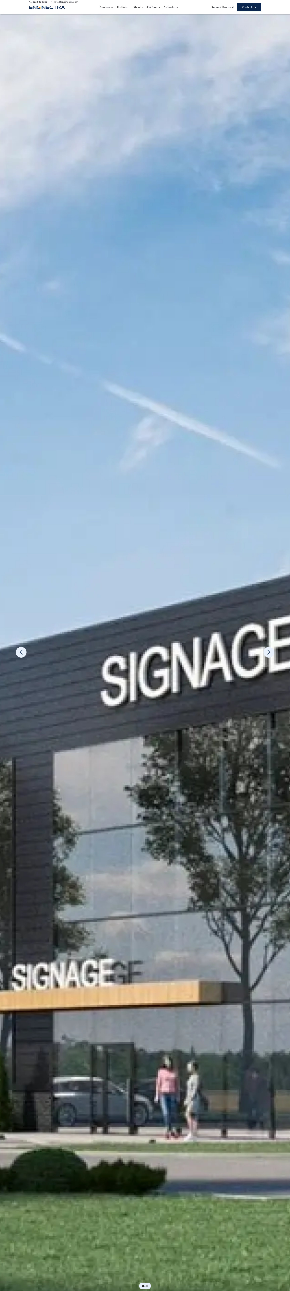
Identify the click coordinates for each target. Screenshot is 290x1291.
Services (105, 7)
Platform (152, 7)
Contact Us (249, 7)
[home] (47, 7)
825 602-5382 (40, 2)
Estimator (170, 7)
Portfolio (122, 7)
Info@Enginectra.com (66, 2)
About (137, 7)
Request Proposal (222, 7)
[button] (143, 1286)
